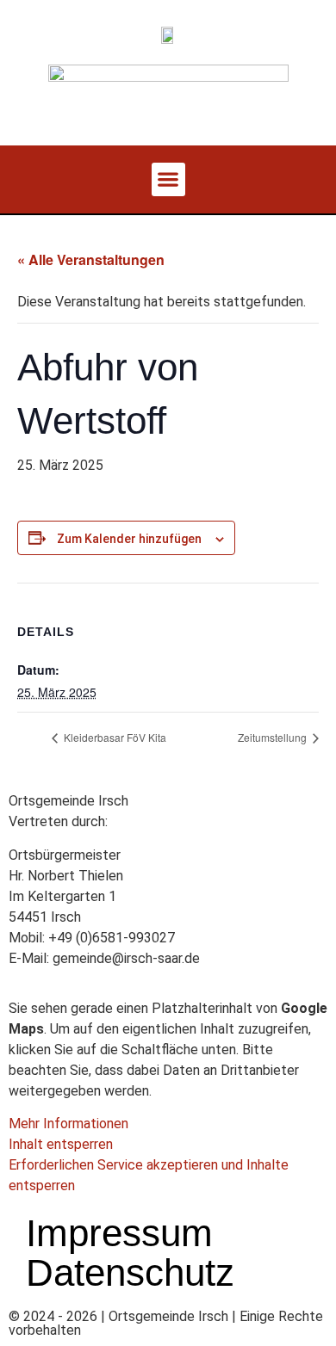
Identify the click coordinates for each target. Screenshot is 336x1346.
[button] (168, 179)
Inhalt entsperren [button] (61, 1144)
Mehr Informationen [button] (68, 1123)
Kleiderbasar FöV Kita (113, 737)
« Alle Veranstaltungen (91, 259)
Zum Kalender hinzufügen (129, 539)
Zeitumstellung (273, 737)
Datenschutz (130, 1273)
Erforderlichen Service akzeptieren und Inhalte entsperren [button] (149, 1175)
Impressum (119, 1233)
